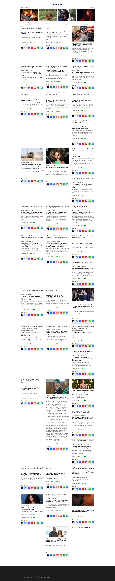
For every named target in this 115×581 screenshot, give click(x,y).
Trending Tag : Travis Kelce (27, 471)
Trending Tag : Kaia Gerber (27, 210)
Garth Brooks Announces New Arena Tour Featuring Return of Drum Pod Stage (82, 419)
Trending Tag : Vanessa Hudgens (79, 266)
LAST (90, 527)
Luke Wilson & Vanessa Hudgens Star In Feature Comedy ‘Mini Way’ (82, 269)
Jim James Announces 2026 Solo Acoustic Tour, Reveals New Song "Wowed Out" (55, 100)
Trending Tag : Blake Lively (52, 210)
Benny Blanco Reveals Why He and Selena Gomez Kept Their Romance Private (82, 306)
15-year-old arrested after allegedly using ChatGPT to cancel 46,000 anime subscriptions (83, 472)
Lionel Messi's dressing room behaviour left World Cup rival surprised (54, 296)
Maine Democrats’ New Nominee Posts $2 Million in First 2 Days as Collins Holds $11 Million (83, 44)
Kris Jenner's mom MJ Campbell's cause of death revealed (30, 99)
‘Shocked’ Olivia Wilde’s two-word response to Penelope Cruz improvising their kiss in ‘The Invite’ (32, 298)
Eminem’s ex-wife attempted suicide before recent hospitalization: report (82, 242)
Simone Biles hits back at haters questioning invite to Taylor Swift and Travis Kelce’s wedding (31, 475)
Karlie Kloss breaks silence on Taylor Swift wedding (82, 155)
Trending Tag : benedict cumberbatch (80, 444)
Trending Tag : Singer (51, 471)
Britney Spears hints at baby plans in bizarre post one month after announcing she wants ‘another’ (56, 245)
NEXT (86, 527)
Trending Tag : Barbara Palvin (53, 329)
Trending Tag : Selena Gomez (78, 302)
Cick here (32, 42)
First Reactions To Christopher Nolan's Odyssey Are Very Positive (83, 510)
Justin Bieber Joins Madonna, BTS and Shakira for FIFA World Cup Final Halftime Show (32, 388)
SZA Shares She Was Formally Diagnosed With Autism (29, 508)
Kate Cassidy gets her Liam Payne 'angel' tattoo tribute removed (81, 127)
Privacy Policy (47, 577)
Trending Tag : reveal (77, 70)
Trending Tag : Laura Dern (78, 330)
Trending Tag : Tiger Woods (27, 241)
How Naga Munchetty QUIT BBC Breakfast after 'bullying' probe (55, 71)
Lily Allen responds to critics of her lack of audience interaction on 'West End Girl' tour (32, 32)
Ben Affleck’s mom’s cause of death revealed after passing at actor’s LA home (31, 74)
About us (36, 577)
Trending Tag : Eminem (77, 240)
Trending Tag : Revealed (26, 70)
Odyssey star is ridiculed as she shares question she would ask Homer (57, 501)
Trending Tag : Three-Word (27, 330)
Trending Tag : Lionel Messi (52, 293)
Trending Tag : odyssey (51, 498)
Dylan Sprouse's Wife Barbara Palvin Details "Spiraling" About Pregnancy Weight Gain (56, 333)
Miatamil (57, 4)
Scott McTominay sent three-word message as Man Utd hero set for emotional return (30, 334)
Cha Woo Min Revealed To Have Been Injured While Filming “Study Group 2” (57, 398)
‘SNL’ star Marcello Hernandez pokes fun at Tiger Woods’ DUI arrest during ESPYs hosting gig (31, 245)
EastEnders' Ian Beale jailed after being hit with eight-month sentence (83, 213)
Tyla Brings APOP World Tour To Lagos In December (57, 168)
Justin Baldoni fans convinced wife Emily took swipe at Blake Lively (56, 213)
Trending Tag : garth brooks (78, 415)
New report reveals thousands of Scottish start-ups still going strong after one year (82, 100)
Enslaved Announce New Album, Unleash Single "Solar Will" (55, 31)
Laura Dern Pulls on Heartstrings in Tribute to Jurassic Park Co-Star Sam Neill (82, 334)
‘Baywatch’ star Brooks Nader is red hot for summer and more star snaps (32, 213)
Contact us (41, 577)
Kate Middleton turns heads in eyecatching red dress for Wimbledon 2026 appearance (82, 359)
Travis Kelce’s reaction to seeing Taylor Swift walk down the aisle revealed (83, 73)
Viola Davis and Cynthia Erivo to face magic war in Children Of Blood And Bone (82, 186)
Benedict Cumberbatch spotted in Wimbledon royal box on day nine (81, 447)
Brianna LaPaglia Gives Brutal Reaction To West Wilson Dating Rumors (83, 391)
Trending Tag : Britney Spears (53, 241)
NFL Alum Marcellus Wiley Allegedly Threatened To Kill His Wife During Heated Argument (56, 540)
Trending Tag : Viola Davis (77, 182)
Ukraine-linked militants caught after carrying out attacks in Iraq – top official (32, 165)
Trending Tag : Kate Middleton (78, 355)
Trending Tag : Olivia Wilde (27, 294)
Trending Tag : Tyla (50, 165)
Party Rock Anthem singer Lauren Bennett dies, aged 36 (55, 474)
